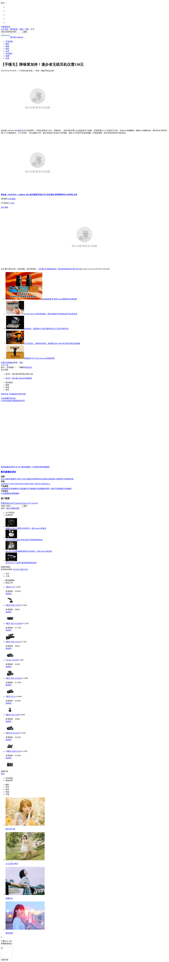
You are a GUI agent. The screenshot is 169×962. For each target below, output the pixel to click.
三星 (18, 479)
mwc (25, 503)
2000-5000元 (25, 484)
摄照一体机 (50, 489)
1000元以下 (5, 484)
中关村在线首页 (7, 401)
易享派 (71, 479)
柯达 (47, 479)
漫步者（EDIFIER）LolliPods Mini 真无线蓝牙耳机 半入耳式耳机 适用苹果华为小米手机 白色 (39, 195)
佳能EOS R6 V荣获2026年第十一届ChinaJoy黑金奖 (26, 528)
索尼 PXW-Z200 (12, 733)
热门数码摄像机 (24, 467)
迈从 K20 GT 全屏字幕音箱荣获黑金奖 (21, 563)
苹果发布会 (5, 503)
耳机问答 (4, 394)
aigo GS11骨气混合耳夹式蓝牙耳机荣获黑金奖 (24, 540)
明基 (36, 479)
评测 (7, 56)
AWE (12, 503)
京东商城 (11, 199)
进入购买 (4, 207)
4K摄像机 (5, 489)
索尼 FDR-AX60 (12, 715)
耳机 (27, 29)
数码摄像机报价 (8, 472)
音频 (21, 29)
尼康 (11, 479)
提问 (3, 774)
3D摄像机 (68, 489)
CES (36, 503)
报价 (7, 49)
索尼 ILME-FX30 (14, 751)
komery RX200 (12, 660)
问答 (7, 58)
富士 (25, 479)
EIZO (3, 479)
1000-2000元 (15, 484)
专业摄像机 (5, 493)
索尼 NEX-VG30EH (14, 623)
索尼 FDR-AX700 (13, 605)
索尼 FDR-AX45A (13, 642)
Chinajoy (17, 503)
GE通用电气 (59, 479)
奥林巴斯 (30, 479)
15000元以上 (45, 484)
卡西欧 (13, 508)
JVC (21, 479)
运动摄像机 (22, 489)
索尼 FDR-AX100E (13, 678)
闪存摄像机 (31, 489)
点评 (7, 51)
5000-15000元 (35, 484)
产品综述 (9, 41)
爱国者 (51, 479)
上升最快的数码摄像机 (40, 467)
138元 (12, 203)
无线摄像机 (59, 489)
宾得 (43, 479)
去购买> (9, 594)
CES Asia (30, 503)
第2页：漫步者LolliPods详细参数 (19, 378)
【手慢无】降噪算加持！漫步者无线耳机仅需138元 (58, 269)
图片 (7, 44)
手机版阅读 (13, 394)
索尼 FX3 (10, 587)
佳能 (7, 479)
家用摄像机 (14, 493)
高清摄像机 (13, 489)
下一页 (5, 365)
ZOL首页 (4, 29)
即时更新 (22, 394)
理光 (40, 479)
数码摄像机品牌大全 (9, 467)
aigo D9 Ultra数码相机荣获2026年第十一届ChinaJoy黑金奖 (29, 551)
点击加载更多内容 (8, 398)
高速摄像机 (41, 489)
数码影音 (14, 29)
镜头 (8, 508)
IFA (22, 503)
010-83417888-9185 (20, 569)
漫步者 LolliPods (16, 37)
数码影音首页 (19, 401)
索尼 (14, 479)
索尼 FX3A (10, 696)
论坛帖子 (9, 53)
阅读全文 (28, 367)
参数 (7, 46)
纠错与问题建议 (7, 362)
